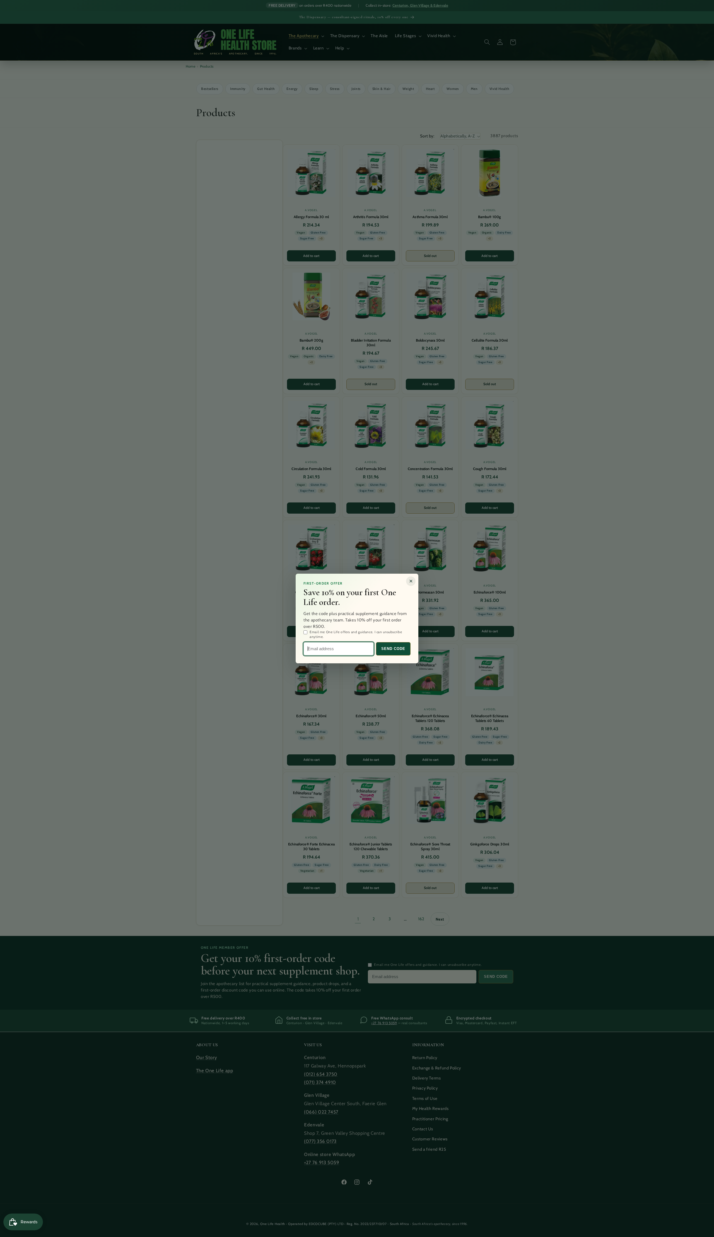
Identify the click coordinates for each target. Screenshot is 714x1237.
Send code (393, 649)
